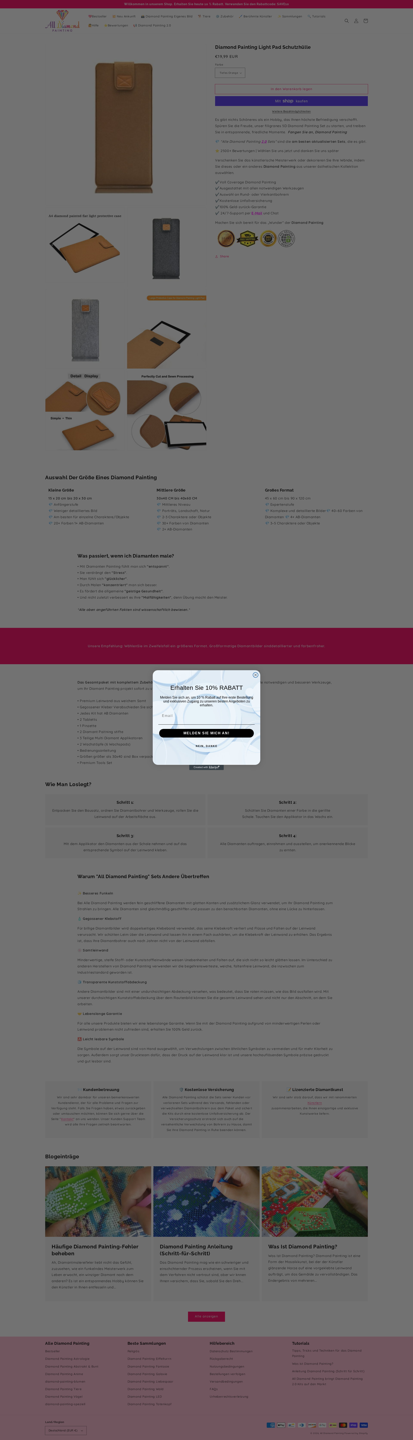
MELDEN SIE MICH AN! (206, 733)
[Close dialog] (255, 675)
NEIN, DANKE (206, 746)
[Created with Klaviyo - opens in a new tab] (206, 767)
